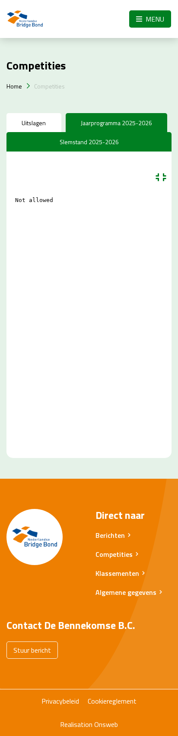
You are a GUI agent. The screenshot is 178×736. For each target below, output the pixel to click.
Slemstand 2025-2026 (89, 141)
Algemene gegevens (125, 592)
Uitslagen (34, 122)
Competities (49, 86)
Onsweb (106, 724)
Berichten (110, 535)
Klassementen (117, 573)
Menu (154, 19)
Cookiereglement (112, 701)
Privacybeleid (60, 701)
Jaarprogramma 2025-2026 (116, 122)
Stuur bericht (32, 650)
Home (14, 86)
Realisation (76, 724)
